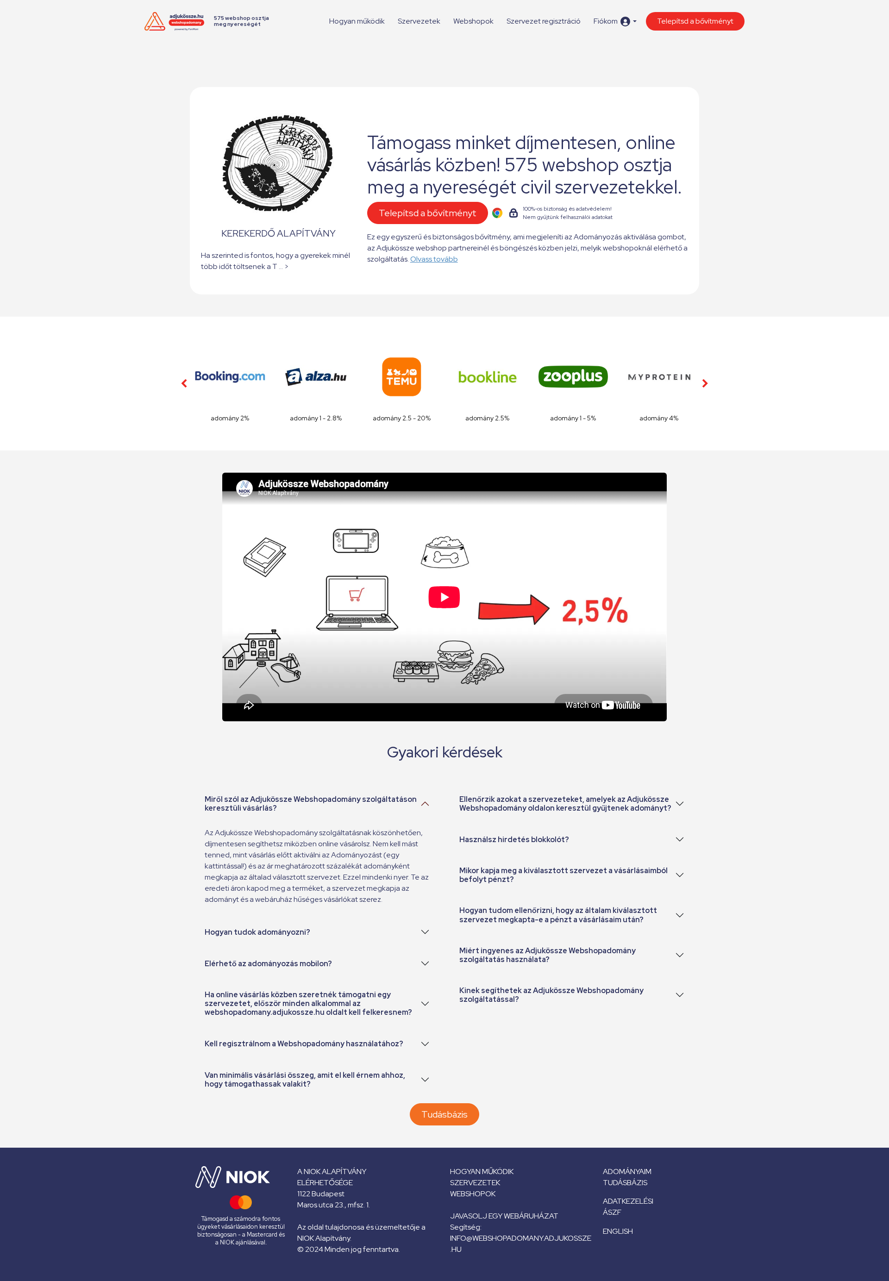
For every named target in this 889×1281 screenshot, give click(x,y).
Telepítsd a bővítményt (695, 21)
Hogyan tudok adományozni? (257, 932)
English (618, 1231)
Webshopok (473, 21)
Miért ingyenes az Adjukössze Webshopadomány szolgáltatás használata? (547, 955)
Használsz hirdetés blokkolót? (514, 839)
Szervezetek (419, 21)
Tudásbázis (444, 1114)
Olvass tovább (434, 259)
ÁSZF (612, 1212)
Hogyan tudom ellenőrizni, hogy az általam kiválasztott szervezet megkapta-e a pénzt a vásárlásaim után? (558, 915)
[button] (615, 21)
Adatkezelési (628, 1201)
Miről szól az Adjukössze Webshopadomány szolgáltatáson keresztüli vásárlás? (311, 803)
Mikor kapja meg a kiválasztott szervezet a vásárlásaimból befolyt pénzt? (563, 875)
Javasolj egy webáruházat (504, 1216)
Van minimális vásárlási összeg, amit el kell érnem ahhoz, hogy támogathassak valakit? (305, 1079)
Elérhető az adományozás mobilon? (268, 964)
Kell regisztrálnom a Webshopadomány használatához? (304, 1044)
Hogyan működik (357, 21)
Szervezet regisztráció (544, 21)
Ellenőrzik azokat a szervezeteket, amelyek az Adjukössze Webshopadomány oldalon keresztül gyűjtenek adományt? (565, 803)
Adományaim (627, 1171)
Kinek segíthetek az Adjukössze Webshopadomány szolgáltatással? (551, 995)
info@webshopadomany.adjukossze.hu (520, 1243)
